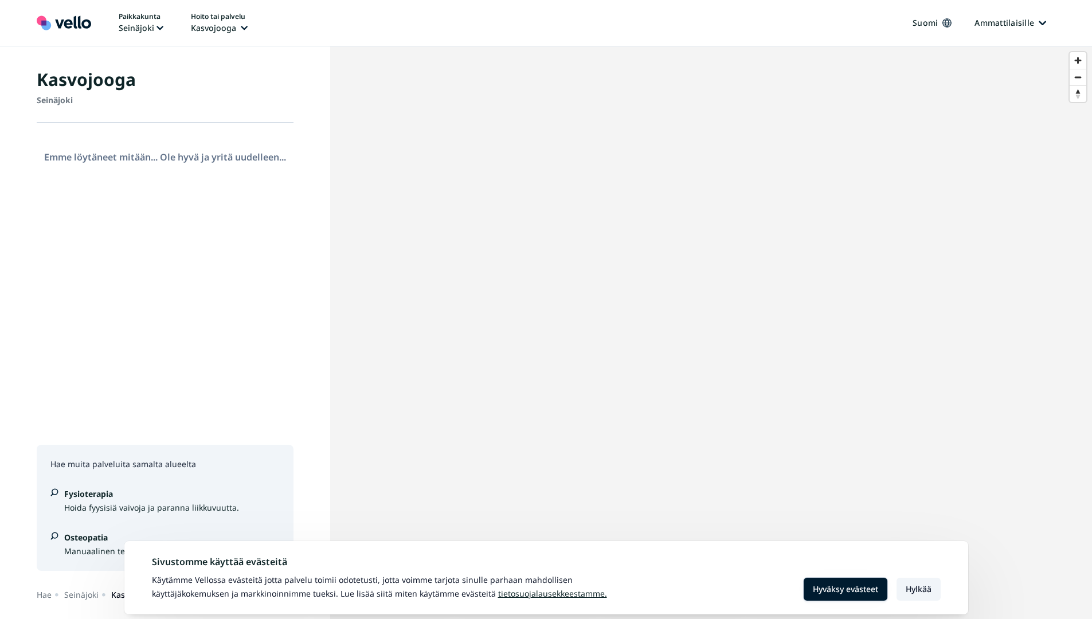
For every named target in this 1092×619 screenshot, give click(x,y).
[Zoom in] (1078, 60)
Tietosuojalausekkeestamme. (552, 593)
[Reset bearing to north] (1078, 93)
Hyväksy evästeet (845, 588)
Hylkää (918, 588)
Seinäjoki (81, 594)
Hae (44, 594)
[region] (711, 332)
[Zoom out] (1078, 77)
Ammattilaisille (1004, 22)
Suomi (925, 22)
